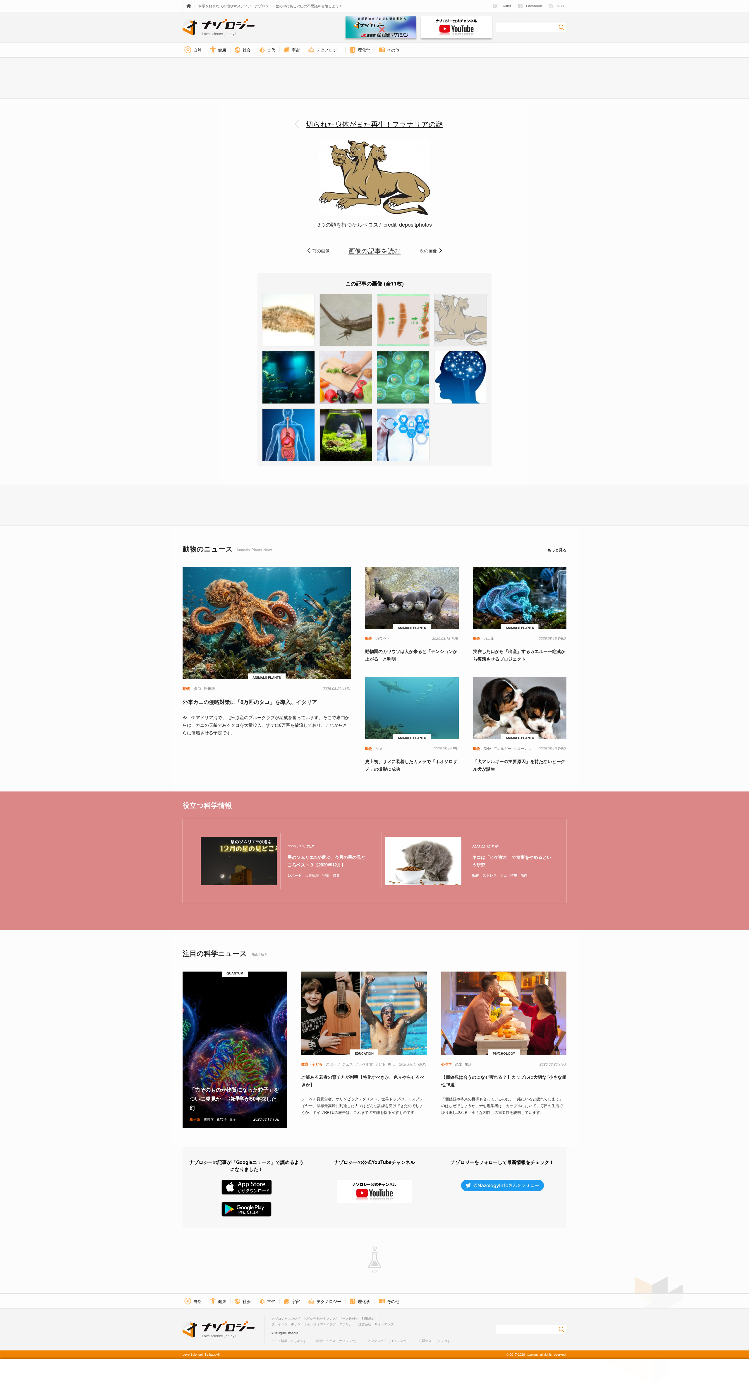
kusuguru (279, 1333)
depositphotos (415, 224)
